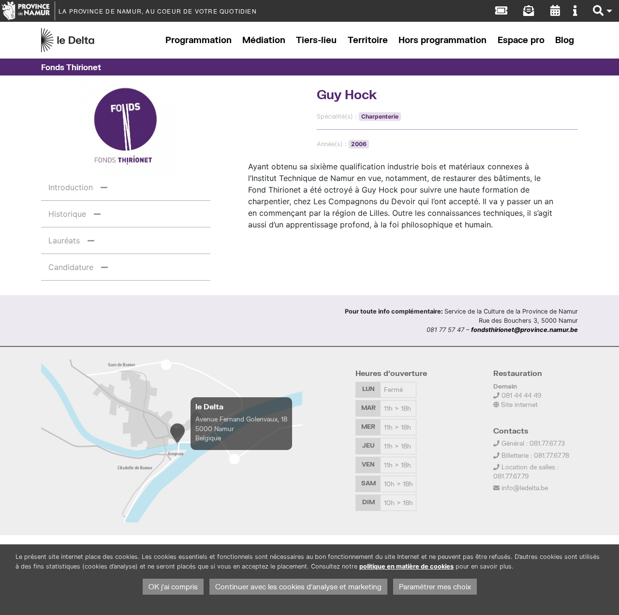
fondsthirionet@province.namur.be (524, 329)
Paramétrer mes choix (435, 587)
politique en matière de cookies (406, 566)
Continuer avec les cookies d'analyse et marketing (298, 587)
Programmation (198, 40)
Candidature (70, 267)
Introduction (70, 187)
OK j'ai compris (173, 587)
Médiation (263, 40)
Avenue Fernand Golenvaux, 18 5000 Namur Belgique (241, 428)
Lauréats (64, 240)
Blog (564, 40)
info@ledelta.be (524, 488)
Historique (67, 214)
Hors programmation (442, 40)
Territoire (368, 40)
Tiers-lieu (316, 40)
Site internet (518, 404)
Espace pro (521, 40)
